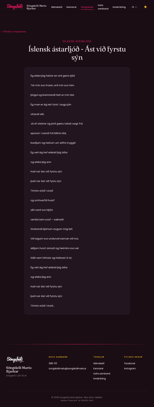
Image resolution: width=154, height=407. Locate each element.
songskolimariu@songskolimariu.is (67, 368)
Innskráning (119, 7)
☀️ (145, 7)
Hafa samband (103, 7)
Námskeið (56, 7)
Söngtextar (87, 7)
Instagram (130, 368)
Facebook (129, 363)
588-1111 (53, 363)
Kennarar (71, 7)
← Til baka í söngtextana (13, 31)
